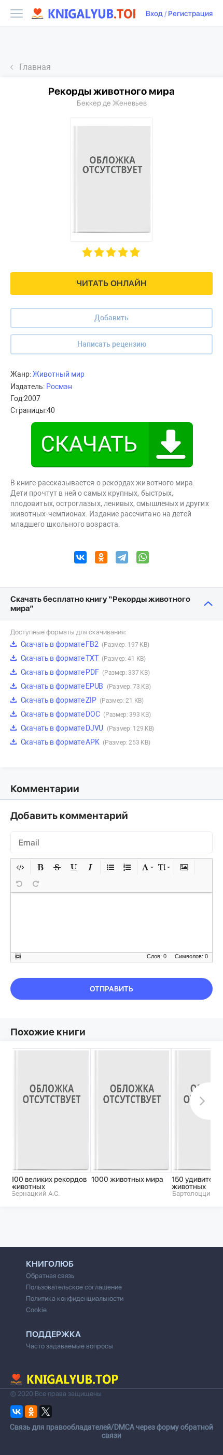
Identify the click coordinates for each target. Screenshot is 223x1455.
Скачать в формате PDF (84, 672)
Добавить (111, 318)
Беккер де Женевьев (112, 103)
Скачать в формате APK (84, 742)
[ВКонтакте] (80, 559)
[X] (45, 1411)
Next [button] (200, 1101)
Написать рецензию (111, 344)
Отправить (111, 989)
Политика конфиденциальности (74, 1298)
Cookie (36, 1310)
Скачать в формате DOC (84, 714)
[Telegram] (122, 559)
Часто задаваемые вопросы (69, 1346)
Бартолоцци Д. (195, 1193)
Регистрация (190, 13)
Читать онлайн (111, 283)
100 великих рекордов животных (49, 1183)
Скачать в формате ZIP (81, 700)
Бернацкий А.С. (35, 1193)
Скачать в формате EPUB (84, 686)
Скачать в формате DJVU (86, 728)
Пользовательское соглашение (74, 1287)
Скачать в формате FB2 (84, 644)
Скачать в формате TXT (82, 658)
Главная (35, 67)
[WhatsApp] (142, 559)
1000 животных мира (127, 1179)
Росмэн (59, 386)
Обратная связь (50, 1276)
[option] (50, 1122)
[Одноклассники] (101, 559)
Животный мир (59, 374)
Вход (154, 13)
